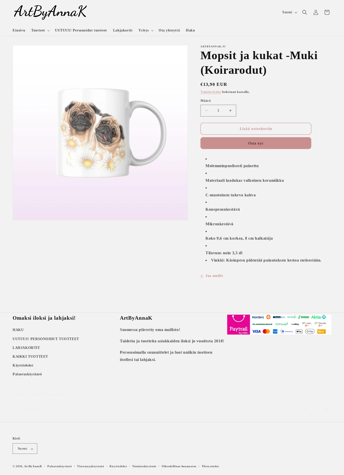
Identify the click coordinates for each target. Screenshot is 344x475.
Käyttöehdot (23, 365)
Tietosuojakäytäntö (90, 466)
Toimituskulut (210, 92)
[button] (40, 30)
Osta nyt (255, 143)
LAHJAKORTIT (26, 347)
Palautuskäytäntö (27, 374)
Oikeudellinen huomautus (179, 466)
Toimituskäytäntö (144, 466)
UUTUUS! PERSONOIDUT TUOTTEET (46, 339)
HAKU (18, 330)
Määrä (205, 100)
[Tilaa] (97, 404)
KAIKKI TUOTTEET (30, 356)
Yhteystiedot (210, 466)
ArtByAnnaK (33, 466)
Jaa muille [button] (214, 276)
